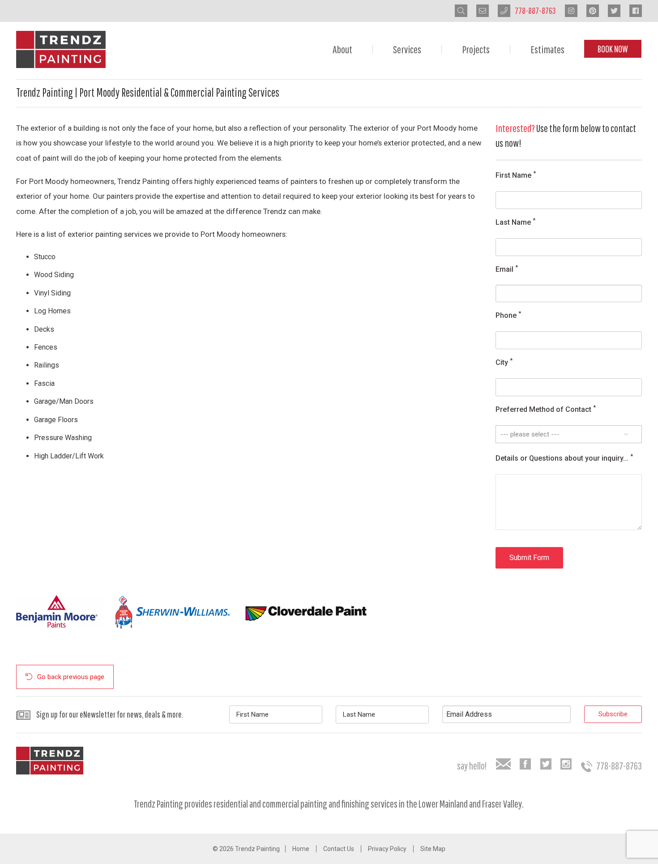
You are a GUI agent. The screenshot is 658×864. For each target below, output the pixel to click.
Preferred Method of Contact (546, 409)
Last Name (515, 222)
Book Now (613, 48)
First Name (516, 175)
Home (300, 848)
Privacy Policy (387, 848)
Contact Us (338, 848)
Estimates (547, 49)
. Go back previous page (68, 677)
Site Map (432, 848)
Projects (476, 49)
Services (407, 49)
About (342, 49)
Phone (508, 315)
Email (507, 269)
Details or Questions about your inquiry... (564, 457)
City (504, 362)
